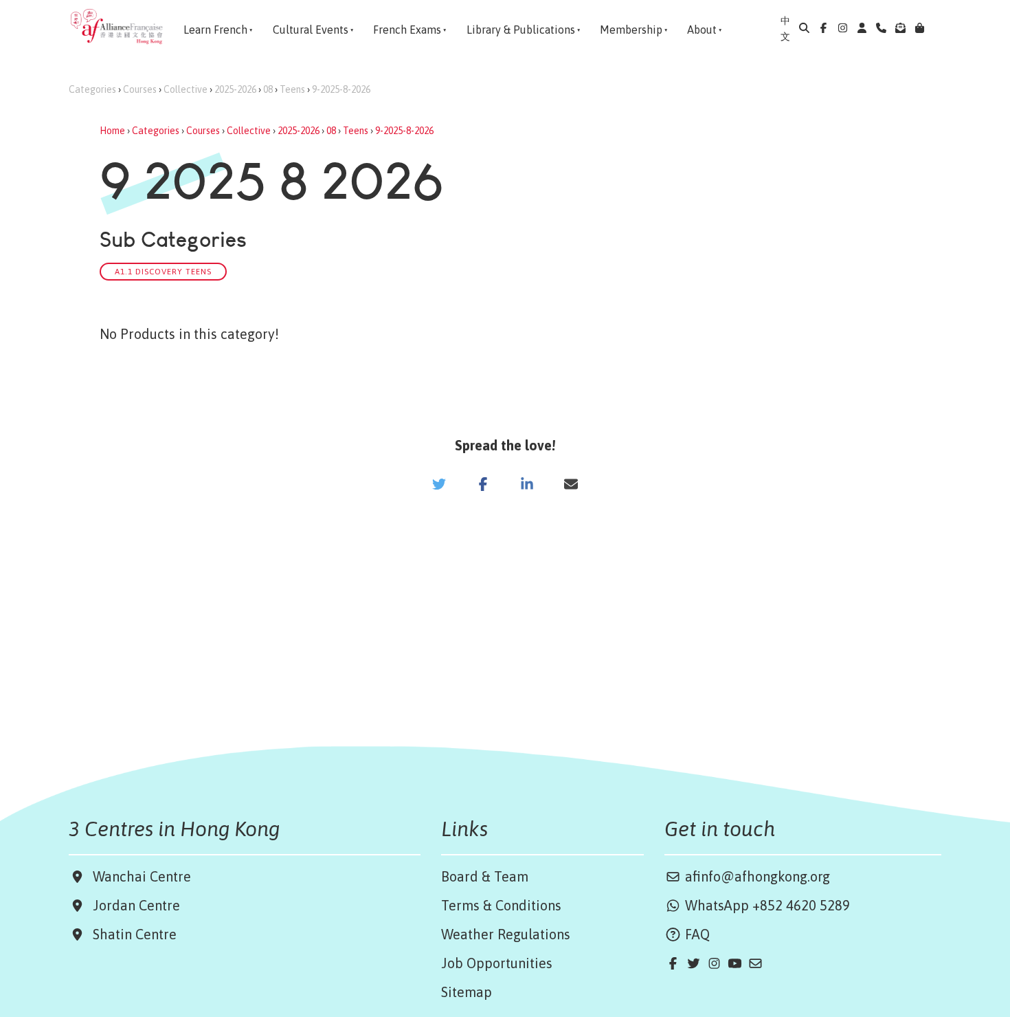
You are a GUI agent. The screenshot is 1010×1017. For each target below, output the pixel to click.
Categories (92, 89)
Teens (292, 89)
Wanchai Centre (143, 876)
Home (112, 130)
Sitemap (466, 992)
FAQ (696, 934)
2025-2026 (235, 89)
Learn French (215, 29)
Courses (140, 89)
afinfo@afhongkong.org (756, 876)
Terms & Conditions (501, 905)
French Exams (407, 29)
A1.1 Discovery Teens (163, 271)
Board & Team (484, 876)
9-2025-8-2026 (341, 89)
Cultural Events (310, 29)
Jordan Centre (133, 905)
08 (268, 89)
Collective (185, 89)
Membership (631, 29)
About (702, 29)
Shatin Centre (131, 934)
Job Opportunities (496, 963)
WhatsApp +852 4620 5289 (766, 905)
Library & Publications (521, 29)
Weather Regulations (505, 934)
